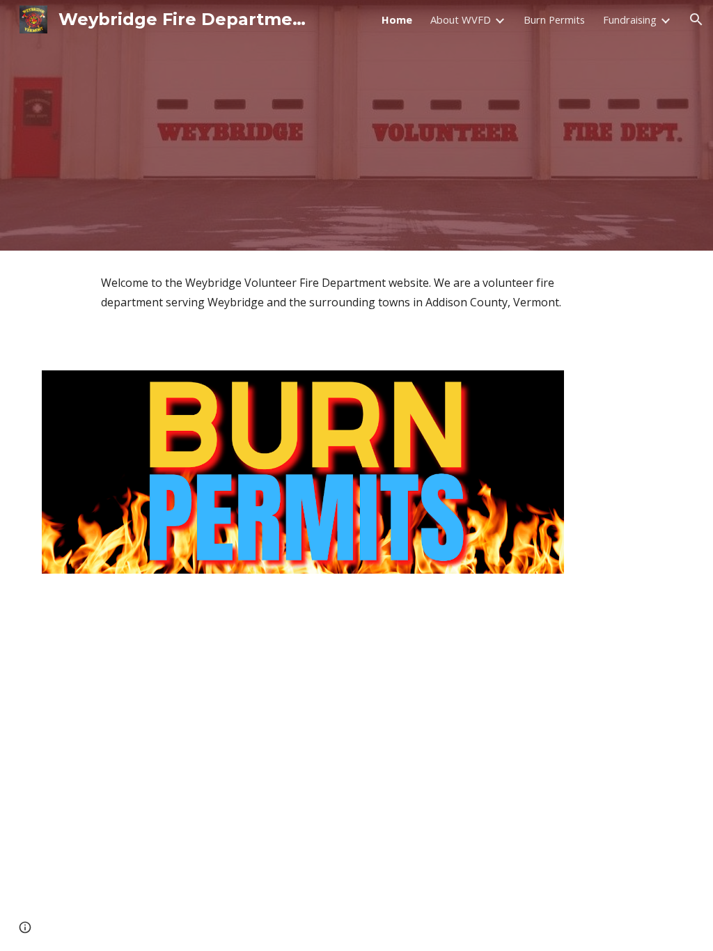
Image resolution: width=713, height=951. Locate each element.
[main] (356, 292)
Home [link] (397, 19)
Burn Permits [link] (554, 19)
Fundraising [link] (630, 19)
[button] (696, 19)
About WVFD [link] (460, 19)
